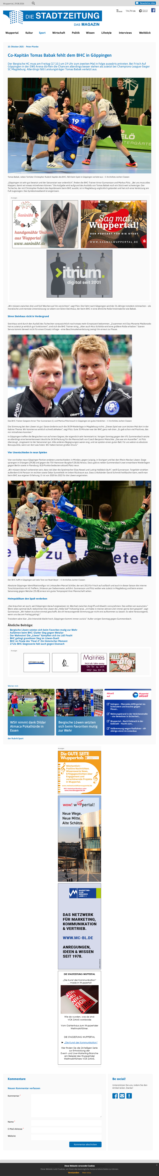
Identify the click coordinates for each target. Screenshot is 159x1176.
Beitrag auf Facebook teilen (115, 1095)
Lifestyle (106, 32)
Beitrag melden (129, 1095)
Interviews (125, 32)
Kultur (29, 32)
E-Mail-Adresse (16, 1128)
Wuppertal (11, 32)
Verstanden (73, 1172)
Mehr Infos (86, 1173)
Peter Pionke (32, 46)
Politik (76, 32)
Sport (42, 32)
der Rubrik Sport (15, 738)
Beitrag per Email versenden (122, 1095)
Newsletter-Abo (147, 3)
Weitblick (145, 32)
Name (11, 1121)
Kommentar (14, 1095)
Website (12, 1136)
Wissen (90, 32)
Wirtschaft (58, 32)
